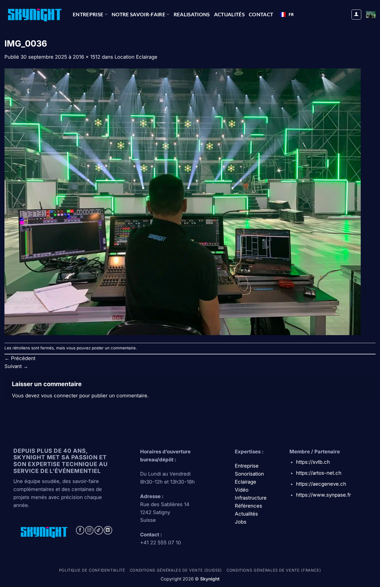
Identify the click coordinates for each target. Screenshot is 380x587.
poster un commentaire (114, 348)
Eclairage (245, 482)
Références (248, 506)
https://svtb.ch (313, 462)
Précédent (19, 358)
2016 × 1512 (86, 57)
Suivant (16, 366)
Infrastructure (251, 498)
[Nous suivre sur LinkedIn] (108, 530)
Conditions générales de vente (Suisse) (176, 570)
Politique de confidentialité (92, 570)
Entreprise (88, 14)
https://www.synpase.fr (323, 495)
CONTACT (261, 14)
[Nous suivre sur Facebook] (80, 530)
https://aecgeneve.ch (321, 484)
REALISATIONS (192, 14)
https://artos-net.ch (318, 473)
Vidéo (241, 490)
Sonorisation (249, 474)
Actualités (229, 14)
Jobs (240, 522)
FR (291, 14)
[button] (357, 14)
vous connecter (59, 396)
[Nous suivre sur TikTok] (98, 530)
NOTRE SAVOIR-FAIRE (138, 14)
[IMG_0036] (182, 201)
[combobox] (286, 14)
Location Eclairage (136, 57)
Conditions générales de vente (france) (274, 570)
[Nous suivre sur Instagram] (89, 530)
